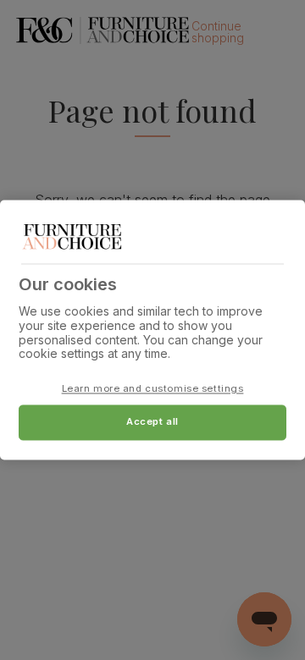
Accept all (152, 422)
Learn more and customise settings (153, 389)
